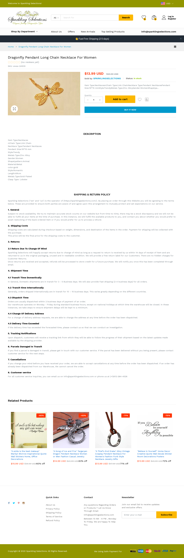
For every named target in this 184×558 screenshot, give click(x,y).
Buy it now (130, 110)
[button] (23, 62)
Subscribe (166, 514)
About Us (56, 32)
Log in (171, 16)
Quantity (88, 95)
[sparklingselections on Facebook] (9, 503)
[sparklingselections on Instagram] (24, 503)
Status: (129, 78)
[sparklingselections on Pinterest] (19, 503)
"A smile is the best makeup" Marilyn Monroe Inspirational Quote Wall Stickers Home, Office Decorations (28, 455)
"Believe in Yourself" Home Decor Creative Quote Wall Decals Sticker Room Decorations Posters (154, 453)
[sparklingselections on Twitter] (14, 503)
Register (172, 19)
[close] (180, 38)
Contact (88, 497)
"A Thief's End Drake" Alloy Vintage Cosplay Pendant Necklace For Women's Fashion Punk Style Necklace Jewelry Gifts (112, 455)
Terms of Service (54, 516)
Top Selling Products (112, 32)
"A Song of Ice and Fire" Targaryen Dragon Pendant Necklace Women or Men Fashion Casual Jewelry (70, 453)
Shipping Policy (53, 512)
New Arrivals (88, 32)
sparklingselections (107, 78)
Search (126, 17)
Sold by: (89, 78)
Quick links (52, 497)
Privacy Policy (53, 509)
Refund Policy (53, 520)
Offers (71, 32)
